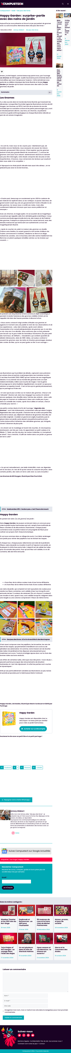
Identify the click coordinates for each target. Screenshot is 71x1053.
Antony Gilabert (18, 30)
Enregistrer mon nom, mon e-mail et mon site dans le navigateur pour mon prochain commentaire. (36, 1011)
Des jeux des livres (23, 11)
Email (4, 877)
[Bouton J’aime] (1, 71)
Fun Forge (13, 859)
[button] (62, 4)
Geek (13, 11)
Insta (17, 833)
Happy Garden (23, 859)
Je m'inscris (8, 888)
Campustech (5, 11)
